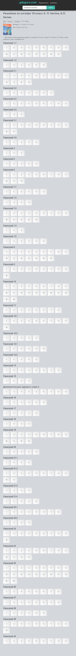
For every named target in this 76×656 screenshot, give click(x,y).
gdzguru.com (28, 2)
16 (51, 54)
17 (58, 54)
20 (14, 299)
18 (65, 293)
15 (43, 54)
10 (6, 54)
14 (36, 54)
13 (28, 54)
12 (21, 54)
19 (6, 299)
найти (51, 7)
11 (14, 54)
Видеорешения (43, 3)
